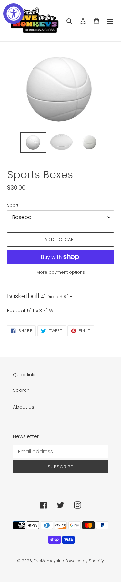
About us (23, 406)
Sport (12, 205)
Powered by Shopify (84, 561)
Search (21, 390)
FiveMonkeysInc (49, 561)
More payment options (60, 272)
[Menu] (110, 21)
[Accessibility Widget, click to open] (13, 13)
